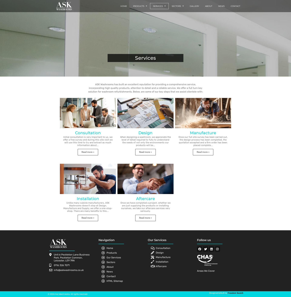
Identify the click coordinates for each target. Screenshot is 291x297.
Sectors (176, 6)
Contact (235, 6)
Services (158, 6)
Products (138, 6)
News (221, 6)
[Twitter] (205, 249)
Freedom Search (235, 293)
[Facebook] (199, 249)
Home (123, 6)
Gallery (194, 6)
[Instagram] (217, 249)
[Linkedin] (211, 249)
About (208, 6)
